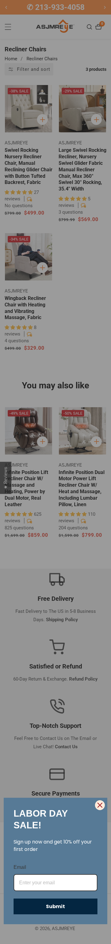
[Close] (99, 805)
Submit (55, 906)
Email (20, 867)
